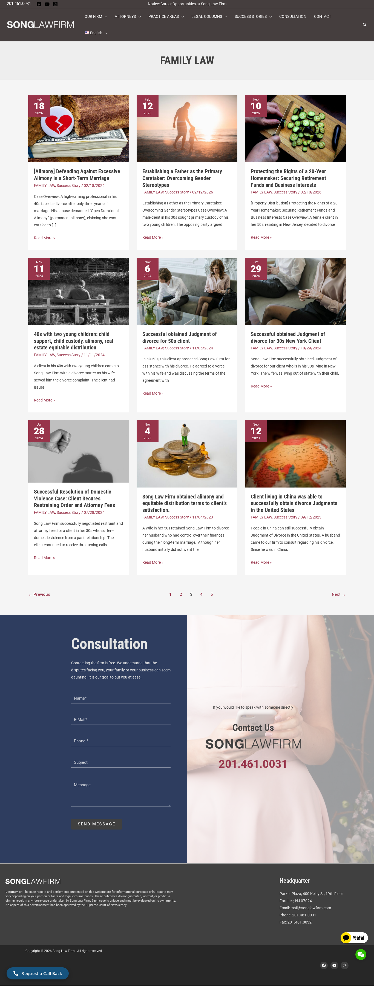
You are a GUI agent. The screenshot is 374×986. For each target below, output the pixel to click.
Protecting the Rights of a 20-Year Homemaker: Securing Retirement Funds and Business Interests (288, 178)
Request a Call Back (41, 973)
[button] (104, 16)
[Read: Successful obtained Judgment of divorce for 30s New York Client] (295, 291)
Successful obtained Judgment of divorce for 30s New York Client (288, 337)
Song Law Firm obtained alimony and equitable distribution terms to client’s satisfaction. (184, 503)
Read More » (44, 237)
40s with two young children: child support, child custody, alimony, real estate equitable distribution (73, 341)
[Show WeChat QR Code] (360, 954)
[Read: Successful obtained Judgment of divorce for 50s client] (187, 291)
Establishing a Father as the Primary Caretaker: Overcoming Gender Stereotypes (182, 178)
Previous (39, 594)
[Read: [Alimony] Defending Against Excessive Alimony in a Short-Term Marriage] (78, 128)
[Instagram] (55, 4)
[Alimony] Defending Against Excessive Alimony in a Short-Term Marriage (77, 174)
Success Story (68, 185)
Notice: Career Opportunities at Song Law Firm (187, 4)
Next (339, 594)
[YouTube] (47, 4)
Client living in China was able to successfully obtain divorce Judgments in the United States (294, 503)
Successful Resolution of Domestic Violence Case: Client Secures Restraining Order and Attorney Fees (74, 498)
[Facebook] (38, 4)
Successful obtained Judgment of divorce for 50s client (179, 337)
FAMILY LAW (44, 185)
